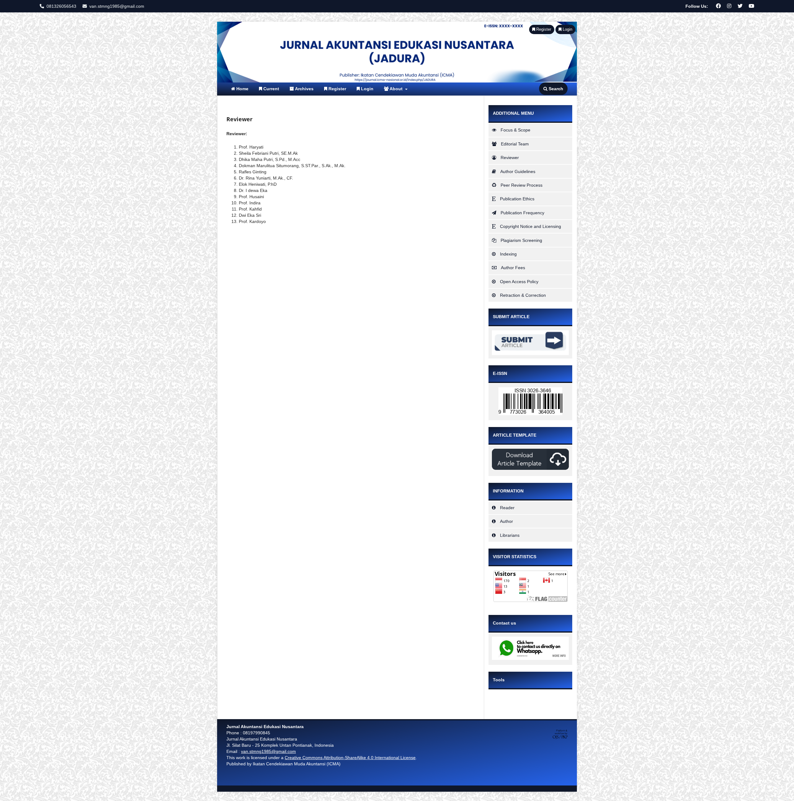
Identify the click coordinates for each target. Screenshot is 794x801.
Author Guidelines (517, 171)
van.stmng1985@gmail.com (116, 6)
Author (506, 521)
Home (241, 88)
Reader (507, 507)
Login (366, 88)
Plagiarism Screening (521, 240)
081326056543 (61, 6)
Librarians (510, 535)
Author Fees (513, 267)
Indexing (508, 253)
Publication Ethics (517, 198)
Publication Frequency (522, 212)
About (396, 88)
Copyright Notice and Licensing (530, 226)
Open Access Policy (519, 281)
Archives (304, 88)
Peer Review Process (521, 185)
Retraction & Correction (523, 295)
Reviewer (510, 157)
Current (270, 88)
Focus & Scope (515, 129)
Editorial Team (515, 143)
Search (555, 88)
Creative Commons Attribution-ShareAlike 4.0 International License (350, 757)
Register (336, 88)
